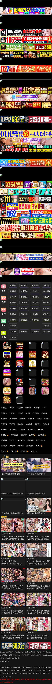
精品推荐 (13, 285)
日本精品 (24, 291)
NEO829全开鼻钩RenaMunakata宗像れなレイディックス (12, 563)
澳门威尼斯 (30, 446)
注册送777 (12, 413)
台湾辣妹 (13, 297)
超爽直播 (31, 419)
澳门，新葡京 (40, 440)
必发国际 (4, 429)
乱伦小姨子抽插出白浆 (36, 513)
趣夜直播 (38, 424)
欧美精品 (35, 285)
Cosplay (35, 291)
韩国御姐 (24, 297)
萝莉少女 (46, 285)
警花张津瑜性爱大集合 (36, 493)
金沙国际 (31, 440)
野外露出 (46, 302)
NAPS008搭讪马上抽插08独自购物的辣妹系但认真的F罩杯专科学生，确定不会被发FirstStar (38, 589)
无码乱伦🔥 (42, 435)
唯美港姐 (35, 297)
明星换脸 (24, 314)
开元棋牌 (20, 408)
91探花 (24, 302)
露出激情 (24, 320)
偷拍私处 (29, 424)
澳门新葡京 (13, 429)
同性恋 (46, 326)
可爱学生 (35, 308)
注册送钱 (4, 413)
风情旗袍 (13, 314)
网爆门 (46, 320)
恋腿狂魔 (46, 308)
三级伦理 (13, 291)
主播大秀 (4, 424)
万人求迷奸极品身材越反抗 (13, 513)
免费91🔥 (39, 446)
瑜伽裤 (35, 314)
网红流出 (35, 302)
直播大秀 (21, 446)
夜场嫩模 (46, 424)
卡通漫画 (13, 320)
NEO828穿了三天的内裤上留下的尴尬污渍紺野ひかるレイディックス (38, 637)
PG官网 (11, 408)
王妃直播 (12, 424)
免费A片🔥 (4, 451)
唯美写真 (35, 320)
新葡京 (28, 413)
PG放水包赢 (13, 419)
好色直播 (4, 440)
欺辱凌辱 (13, 302)
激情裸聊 (24, 435)
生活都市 (13, 331)
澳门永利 (37, 408)
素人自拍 (46, 291)
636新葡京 (14, 435)
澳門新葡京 (31, 429)
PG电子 (44, 408)
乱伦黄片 (21, 424)
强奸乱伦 (24, 285)
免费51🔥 (32, 435)
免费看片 (4, 446)
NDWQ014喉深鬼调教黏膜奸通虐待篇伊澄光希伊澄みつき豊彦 (13, 612)
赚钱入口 (34, 451)
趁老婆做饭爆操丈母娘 (11, 474)
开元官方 (12, 440)
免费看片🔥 (5, 435)
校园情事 (24, 331)
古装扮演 (13, 308)
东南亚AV (46, 297)
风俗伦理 (46, 331)
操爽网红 (23, 419)
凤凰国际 (4, 419)
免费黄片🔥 (25, 451)
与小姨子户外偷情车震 (36, 474)
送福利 (21, 413)
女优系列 (24, 308)
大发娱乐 (22, 429)
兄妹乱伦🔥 (15, 451)
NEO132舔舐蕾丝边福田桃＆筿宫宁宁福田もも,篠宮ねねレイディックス (38, 538)
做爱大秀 (12, 446)
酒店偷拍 (47, 419)
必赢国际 (44, 413)
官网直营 (28, 408)
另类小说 (13, 337)
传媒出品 (13, 326)
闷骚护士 (46, 314)
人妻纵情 (35, 331)
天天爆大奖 (21, 440)
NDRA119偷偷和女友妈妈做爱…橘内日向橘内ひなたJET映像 (13, 538)
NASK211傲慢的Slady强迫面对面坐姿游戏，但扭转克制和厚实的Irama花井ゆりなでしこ (13, 589)
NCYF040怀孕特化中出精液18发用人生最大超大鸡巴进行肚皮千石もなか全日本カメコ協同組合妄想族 (38, 614)
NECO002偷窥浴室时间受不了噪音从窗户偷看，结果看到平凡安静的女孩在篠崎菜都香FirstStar (38, 564)
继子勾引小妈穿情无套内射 (13, 493)
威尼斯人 (4, 408)
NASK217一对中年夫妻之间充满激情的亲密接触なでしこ (13, 637)
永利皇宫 (41, 429)
